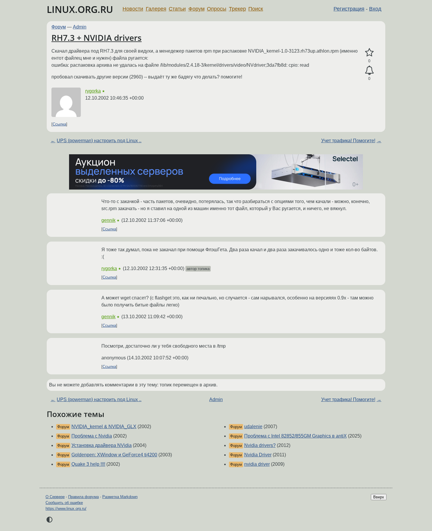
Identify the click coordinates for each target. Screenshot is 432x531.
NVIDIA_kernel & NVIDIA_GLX (103, 426)
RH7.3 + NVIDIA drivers (96, 37)
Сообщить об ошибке (64, 502)
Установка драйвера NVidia (101, 445)
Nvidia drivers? (260, 445)
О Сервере (55, 497)
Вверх (378, 497)
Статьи (177, 9)
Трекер (237, 9)
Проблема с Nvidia (91, 435)
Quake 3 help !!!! (88, 464)
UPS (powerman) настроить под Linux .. (99, 140)
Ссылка (59, 124)
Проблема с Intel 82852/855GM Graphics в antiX (295, 435)
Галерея (156, 9)
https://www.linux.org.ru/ (66, 508)
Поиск (255, 9)
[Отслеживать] (369, 70)
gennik (108, 220)
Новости (133, 9)
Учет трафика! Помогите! (348, 140)
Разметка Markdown (120, 497)
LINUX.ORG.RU (80, 9)
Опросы (216, 9)
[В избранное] (369, 52)
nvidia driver (257, 464)
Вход (375, 9)
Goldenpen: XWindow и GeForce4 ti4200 (114, 454)
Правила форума (83, 497)
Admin (79, 26)
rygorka (93, 90)
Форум (196, 9)
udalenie (253, 426)
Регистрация (349, 9)
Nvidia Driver (258, 454)
